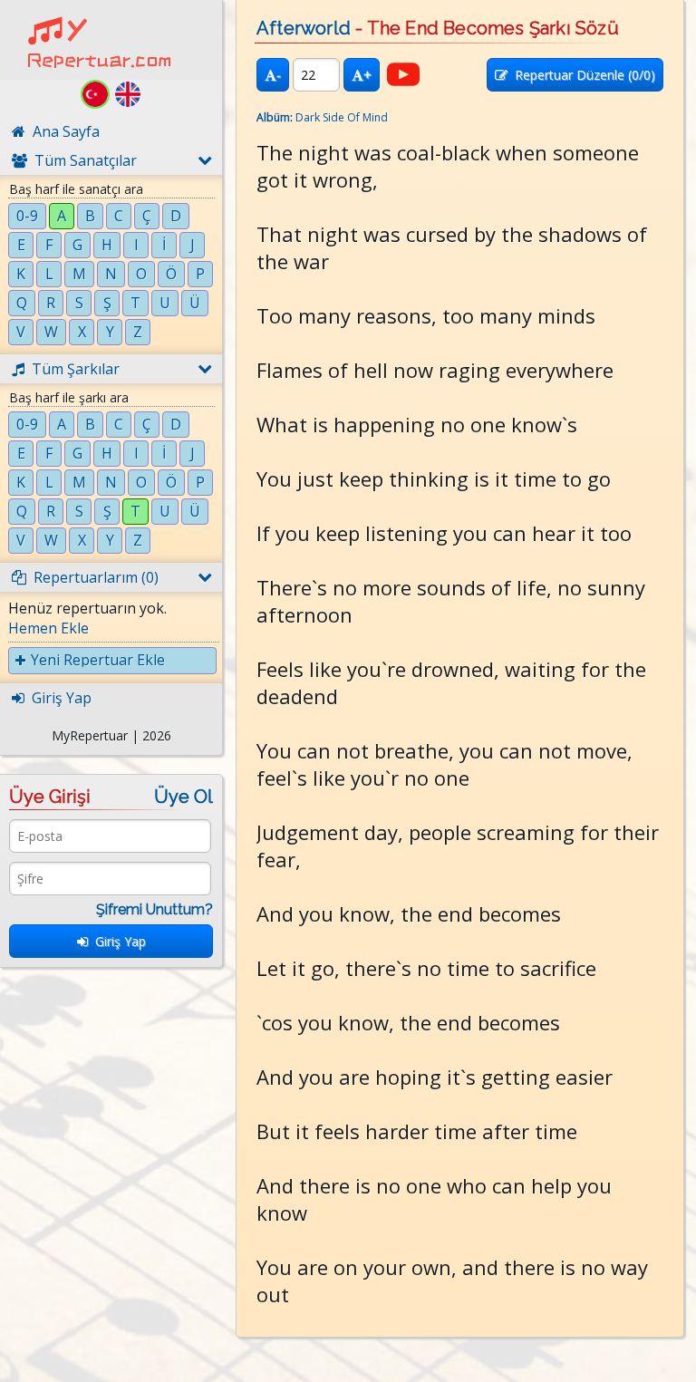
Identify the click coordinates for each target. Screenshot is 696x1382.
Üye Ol (183, 796)
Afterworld (303, 28)
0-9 (27, 216)
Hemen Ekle (48, 628)
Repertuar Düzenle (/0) (581, 74)
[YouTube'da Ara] (403, 74)
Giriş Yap (117, 941)
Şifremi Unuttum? (154, 909)
